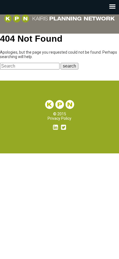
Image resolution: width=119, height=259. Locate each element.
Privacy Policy (59, 118)
